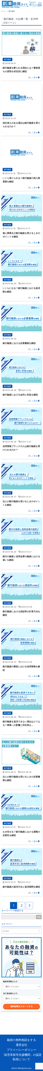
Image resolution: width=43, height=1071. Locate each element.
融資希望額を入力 (10, 981)
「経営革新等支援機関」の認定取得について (21, 1057)
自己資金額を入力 (10, 993)
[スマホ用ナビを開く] (40, 4)
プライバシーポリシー (21, 1049)
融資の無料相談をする (21, 1040)
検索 (39, 917)
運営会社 (21, 1045)
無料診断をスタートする (21, 1006)
